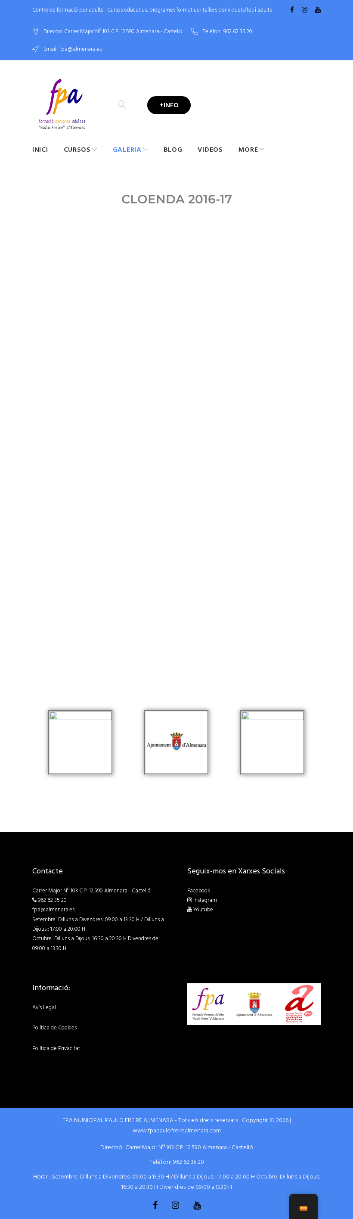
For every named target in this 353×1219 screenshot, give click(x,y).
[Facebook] (292, 10)
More (248, 149)
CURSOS (77, 149)
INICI (40, 149)
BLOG (173, 149)
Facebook (198, 890)
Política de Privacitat (56, 1048)
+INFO (169, 105)
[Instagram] (304, 10)
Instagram (205, 900)
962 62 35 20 (237, 32)
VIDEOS (210, 149)
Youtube (203, 909)
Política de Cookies (54, 1027)
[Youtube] (318, 10)
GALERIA (127, 149)
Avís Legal (44, 1007)
